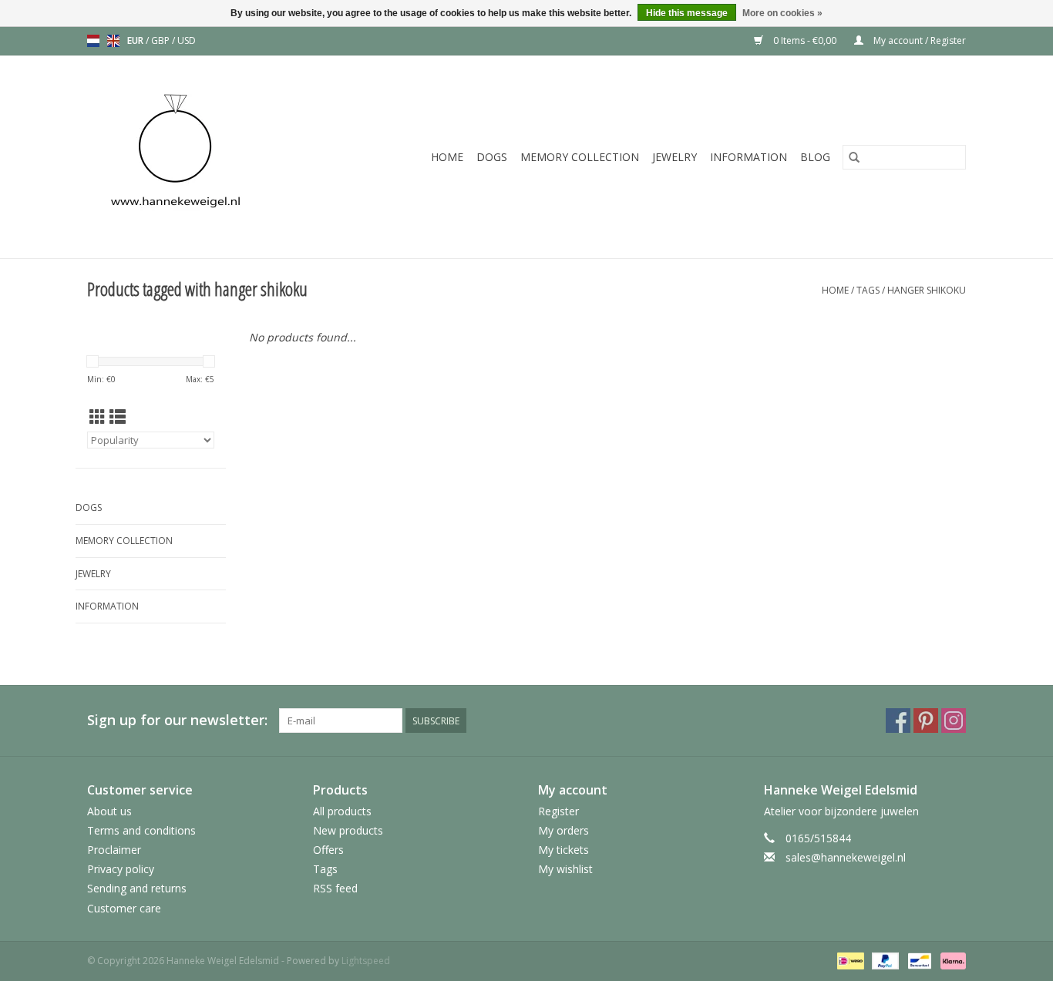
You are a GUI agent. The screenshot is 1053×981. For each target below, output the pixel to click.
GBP (161, 40)
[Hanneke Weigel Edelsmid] (201, 157)
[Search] (854, 157)
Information (748, 157)
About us (109, 811)
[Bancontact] (918, 959)
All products (342, 811)
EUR (136, 40)
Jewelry (674, 157)
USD (186, 40)
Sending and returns (137, 888)
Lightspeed (365, 960)
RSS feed (335, 888)
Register (558, 811)
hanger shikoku (926, 290)
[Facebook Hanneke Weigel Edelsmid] (898, 720)
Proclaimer (114, 849)
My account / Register (918, 40)
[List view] (117, 417)
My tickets (563, 849)
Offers (328, 849)
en (113, 41)
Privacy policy (120, 869)
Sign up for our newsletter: (177, 720)
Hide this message (687, 13)
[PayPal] (883, 959)
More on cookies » (782, 13)
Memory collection (579, 157)
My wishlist (565, 869)
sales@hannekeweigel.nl (846, 857)
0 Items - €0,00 (805, 40)
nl (93, 41)
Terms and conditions (141, 830)
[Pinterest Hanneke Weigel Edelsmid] (925, 720)
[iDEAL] (849, 959)
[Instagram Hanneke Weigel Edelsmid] (953, 720)
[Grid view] (97, 417)
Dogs (491, 157)
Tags (868, 290)
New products (348, 830)
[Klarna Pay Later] (950, 959)
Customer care (124, 908)
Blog (815, 157)
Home (447, 157)
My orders (563, 830)
